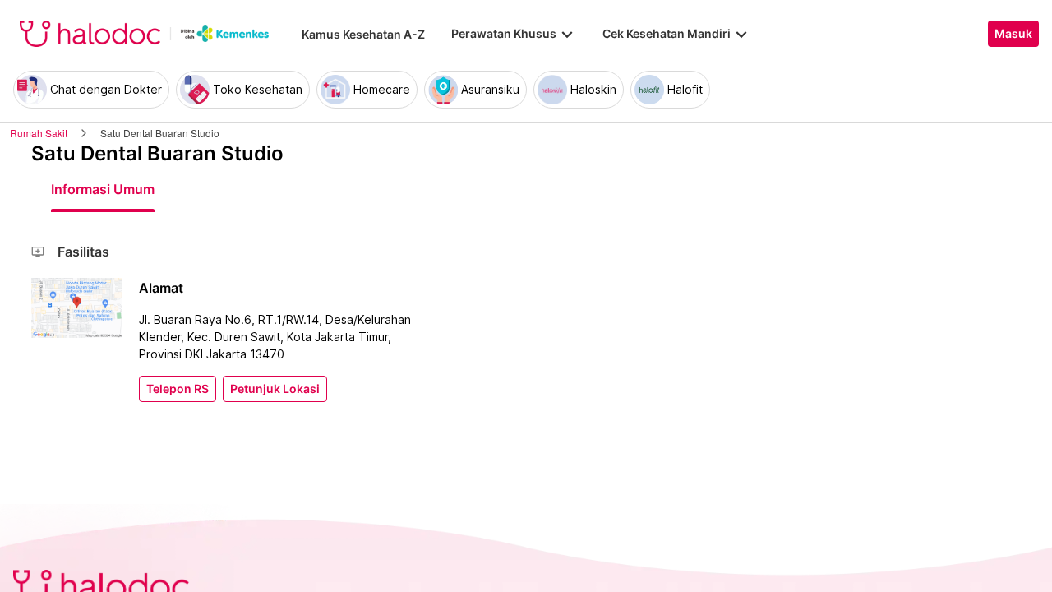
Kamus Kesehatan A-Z (363, 34)
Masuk (1013, 33)
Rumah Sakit (38, 133)
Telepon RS (177, 388)
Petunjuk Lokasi (275, 388)
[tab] (103, 189)
